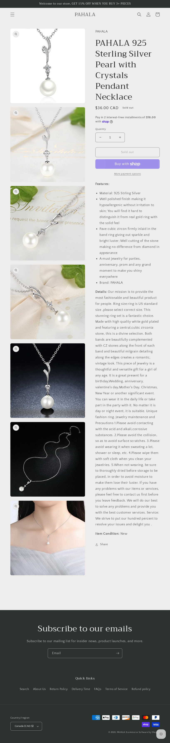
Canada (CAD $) (24, 726)
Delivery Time (81, 689)
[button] (12, 14)
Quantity (100, 129)
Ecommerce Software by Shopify (143, 732)
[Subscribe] (117, 653)
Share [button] (104, 544)
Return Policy (59, 689)
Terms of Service (116, 689)
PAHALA (121, 732)
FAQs (97, 689)
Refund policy (141, 689)
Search (24, 689)
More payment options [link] (127, 173)
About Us (39, 689)
